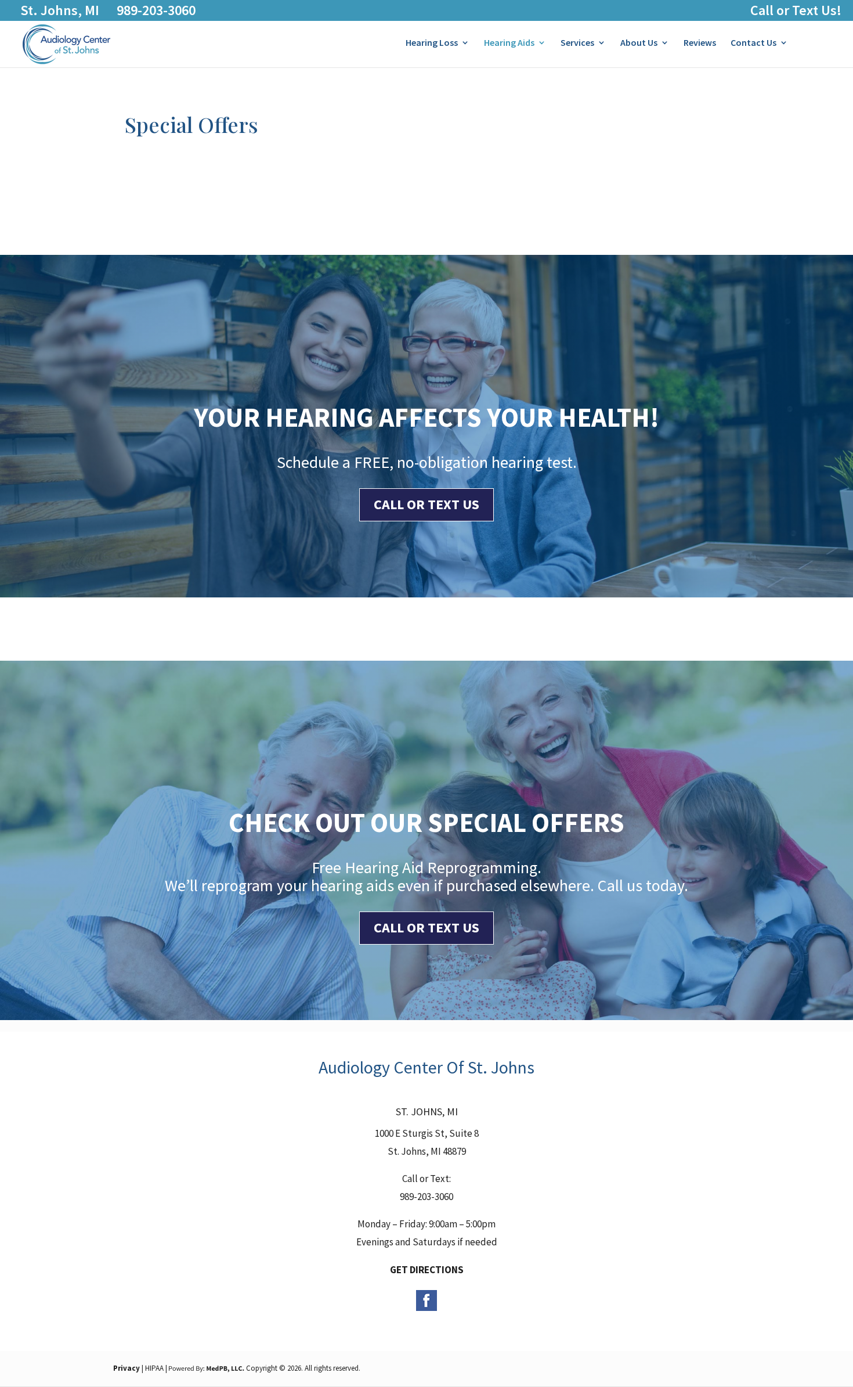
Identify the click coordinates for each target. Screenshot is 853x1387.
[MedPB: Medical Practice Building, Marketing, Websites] (206, 1368)
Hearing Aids (509, 43)
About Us (638, 43)
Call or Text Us (426, 504)
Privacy (126, 1368)
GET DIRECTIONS (427, 1269)
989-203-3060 (156, 10)
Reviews (700, 43)
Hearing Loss (432, 43)
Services (577, 43)
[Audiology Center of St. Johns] (66, 62)
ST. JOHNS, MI (427, 1111)
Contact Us (753, 43)
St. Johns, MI (59, 10)
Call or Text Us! (795, 10)
